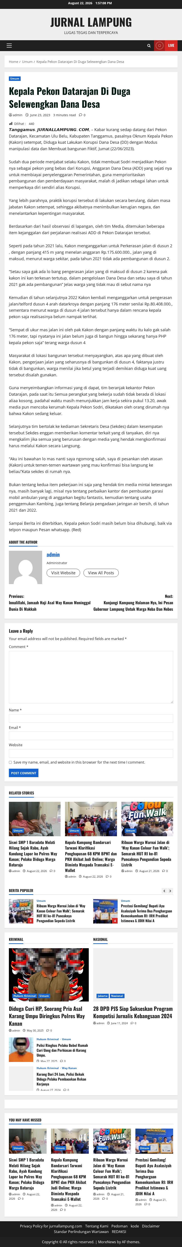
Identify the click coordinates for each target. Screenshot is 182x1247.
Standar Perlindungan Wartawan (81, 1231)
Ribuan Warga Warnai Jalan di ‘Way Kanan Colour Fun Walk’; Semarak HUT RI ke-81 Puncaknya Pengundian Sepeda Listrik (146, 853)
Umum (14, 78)
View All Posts (101, 572)
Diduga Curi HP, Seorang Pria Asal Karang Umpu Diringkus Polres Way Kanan (47, 1015)
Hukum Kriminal (25, 996)
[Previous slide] (164, 891)
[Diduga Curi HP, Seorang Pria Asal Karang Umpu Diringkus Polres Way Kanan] (49, 975)
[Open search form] (149, 45)
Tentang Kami (96, 1226)
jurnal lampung (91, 21)
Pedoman (119, 1226)
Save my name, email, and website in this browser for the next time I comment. (79, 762)
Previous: (50, 602)
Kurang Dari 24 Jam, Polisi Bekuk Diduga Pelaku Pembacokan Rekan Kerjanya (21, 1078)
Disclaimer (151, 1226)
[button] (9, 45)
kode (135, 1226)
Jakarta (102, 996)
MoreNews (107, 1241)
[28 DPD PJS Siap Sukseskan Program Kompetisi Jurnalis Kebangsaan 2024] (133, 975)
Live (171, 45)
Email (15, 727)
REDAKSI (119, 1231)
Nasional (117, 996)
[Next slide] (170, 891)
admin (17, 115)
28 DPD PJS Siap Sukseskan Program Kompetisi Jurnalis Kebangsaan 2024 (133, 1012)
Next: (133, 602)
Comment (18, 646)
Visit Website (63, 572)
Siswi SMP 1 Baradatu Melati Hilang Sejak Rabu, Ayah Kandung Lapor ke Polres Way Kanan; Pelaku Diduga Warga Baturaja (33, 853)
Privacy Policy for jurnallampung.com (51, 1226)
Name (15, 710)
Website (15, 744)
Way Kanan (69, 1068)
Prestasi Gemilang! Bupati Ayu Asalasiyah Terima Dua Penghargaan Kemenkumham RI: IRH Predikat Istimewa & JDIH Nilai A (105, 911)
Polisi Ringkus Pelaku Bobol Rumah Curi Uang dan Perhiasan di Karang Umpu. (21, 1050)
